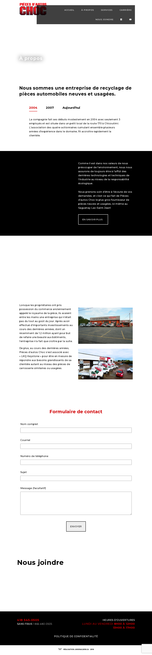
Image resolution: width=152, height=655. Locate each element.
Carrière (126, 10)
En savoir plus (92, 219)
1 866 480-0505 (42, 624)
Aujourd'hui (71, 107)
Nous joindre (104, 19)
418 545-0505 (28, 620)
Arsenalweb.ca (82, 649)
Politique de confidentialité (76, 636)
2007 (50, 107)
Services (107, 10)
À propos (87, 10)
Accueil (69, 10)
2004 (33, 107)
